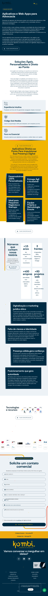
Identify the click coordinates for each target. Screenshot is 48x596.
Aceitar (30, 589)
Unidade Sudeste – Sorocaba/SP (24, 533)
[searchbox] (24, 505)
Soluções (35, 574)
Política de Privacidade (26, 586)
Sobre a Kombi (35, 572)
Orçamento (35, 576)
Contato (13, 580)
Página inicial (13, 572)
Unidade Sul (13, 574)
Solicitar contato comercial (25, 524)
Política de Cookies (36, 586)
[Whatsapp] (44, 590)
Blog (35, 578)
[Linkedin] (24, 559)
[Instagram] (18, 559)
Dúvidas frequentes (13, 578)
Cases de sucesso (13, 576)
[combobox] (24, 505)
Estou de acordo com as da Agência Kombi (17, 520)
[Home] (6, 3)
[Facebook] (29, 559)
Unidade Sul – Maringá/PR (24, 536)
